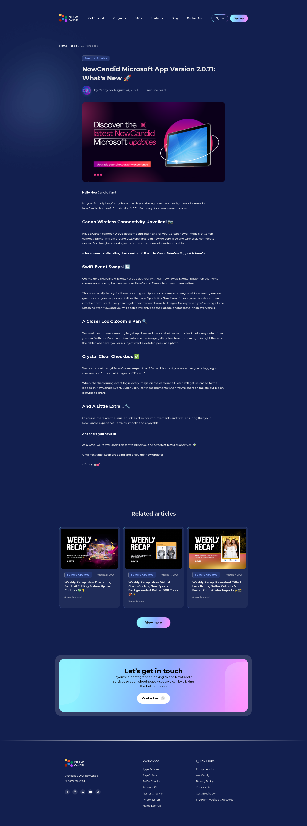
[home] (68, 18)
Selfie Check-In (152, 781)
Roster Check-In (153, 793)
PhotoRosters (151, 799)
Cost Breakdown (206, 793)
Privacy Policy (205, 781)
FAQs (138, 18)
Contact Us (194, 18)
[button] (119, 18)
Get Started (96, 18)
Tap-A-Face (150, 775)
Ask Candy (202, 775)
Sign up (239, 18)
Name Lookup (152, 805)
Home (63, 45)
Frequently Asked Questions (214, 799)
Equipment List (206, 769)
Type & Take (151, 769)
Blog (175, 18)
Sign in (220, 18)
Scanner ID (150, 787)
